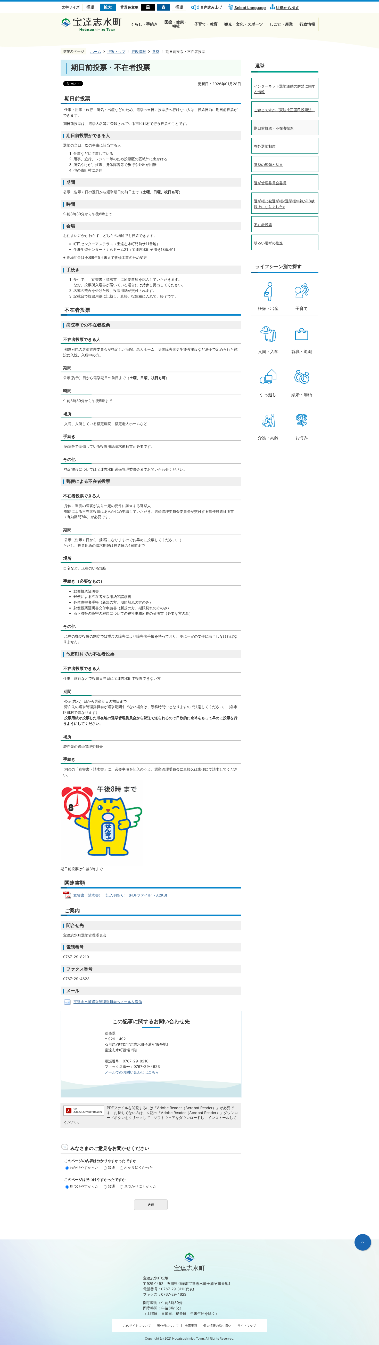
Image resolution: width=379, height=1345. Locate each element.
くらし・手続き (144, 24)
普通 (111, 1167)
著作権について (168, 1325)
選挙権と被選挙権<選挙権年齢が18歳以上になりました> (284, 204)
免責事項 (191, 1325)
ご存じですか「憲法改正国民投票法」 (284, 110)
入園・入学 (268, 351)
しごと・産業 (281, 24)
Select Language (250, 7)
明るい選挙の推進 (268, 243)
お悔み (301, 437)
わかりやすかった (84, 1167)
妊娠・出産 (268, 308)
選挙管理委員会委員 (270, 183)
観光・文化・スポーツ (243, 24)
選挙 (260, 65)
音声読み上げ (211, 7)
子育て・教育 (206, 24)
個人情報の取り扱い (217, 1325)
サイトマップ (246, 1325)
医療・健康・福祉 (176, 24)
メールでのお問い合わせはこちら (132, 1072)
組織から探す (287, 7)
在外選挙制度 (265, 146)
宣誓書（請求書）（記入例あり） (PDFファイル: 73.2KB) (120, 895)
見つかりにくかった (140, 1186)
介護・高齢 (268, 437)
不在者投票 (263, 224)
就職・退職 (301, 351)
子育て (301, 308)
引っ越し (268, 394)
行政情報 (307, 24)
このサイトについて (137, 1325)
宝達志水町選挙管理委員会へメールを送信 (107, 1001)
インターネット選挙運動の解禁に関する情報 (284, 89)
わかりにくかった (138, 1167)
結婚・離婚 (301, 394)
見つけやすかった (84, 1186)
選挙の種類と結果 (268, 164)
